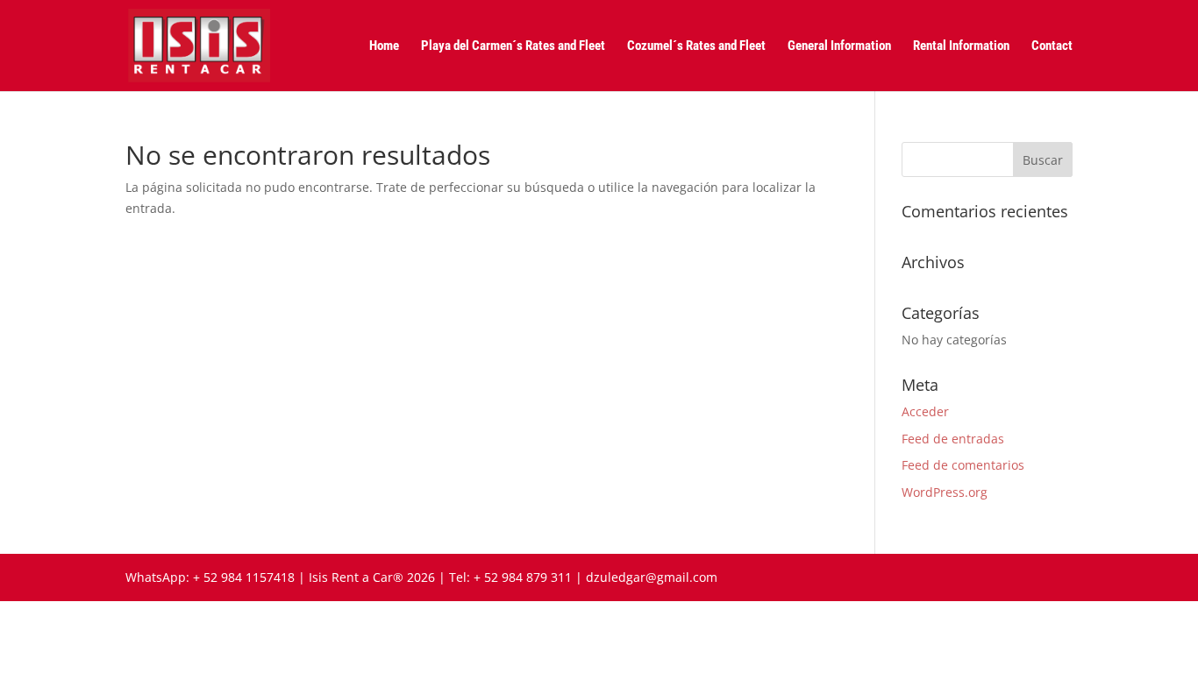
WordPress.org (945, 492)
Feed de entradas (953, 438)
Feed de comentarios (963, 465)
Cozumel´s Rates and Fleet (696, 46)
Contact (1052, 46)
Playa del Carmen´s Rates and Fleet (513, 46)
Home (384, 46)
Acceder (925, 411)
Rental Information (961, 46)
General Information (839, 46)
